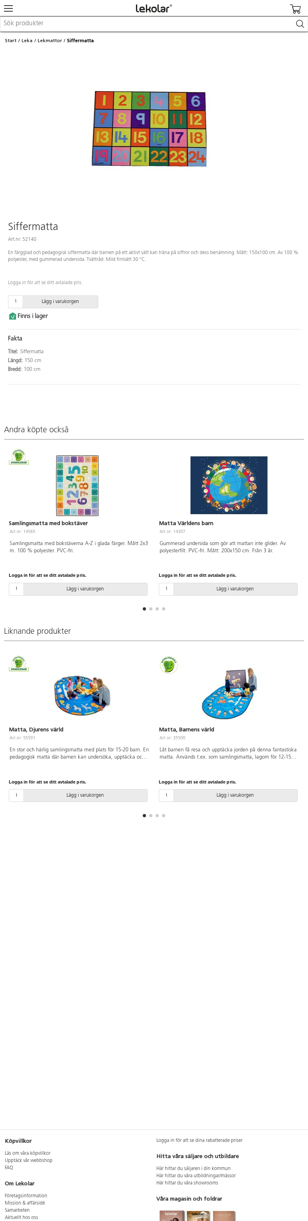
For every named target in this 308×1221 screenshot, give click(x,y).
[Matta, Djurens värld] (79, 691)
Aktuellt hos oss (21, 1217)
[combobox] (154, 24)
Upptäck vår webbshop (29, 1160)
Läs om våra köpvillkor (28, 1153)
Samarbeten (17, 1210)
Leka (27, 40)
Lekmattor (50, 40)
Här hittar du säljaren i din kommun (193, 1168)
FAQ (9, 1168)
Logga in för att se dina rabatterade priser (199, 1140)
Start (10, 40)
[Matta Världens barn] (229, 485)
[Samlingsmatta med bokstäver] (79, 485)
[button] (144, 608)
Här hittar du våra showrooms (187, 1183)
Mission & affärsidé (25, 1203)
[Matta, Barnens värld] (229, 691)
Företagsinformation (26, 1196)
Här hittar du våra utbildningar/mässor (196, 1176)
